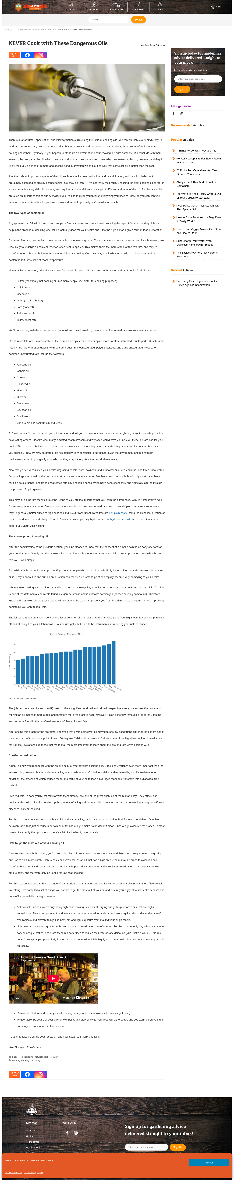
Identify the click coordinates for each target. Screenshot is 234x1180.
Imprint (40, 1173)
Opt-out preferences (13, 1173)
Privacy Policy (30, 1173)
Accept (209, 1162)
